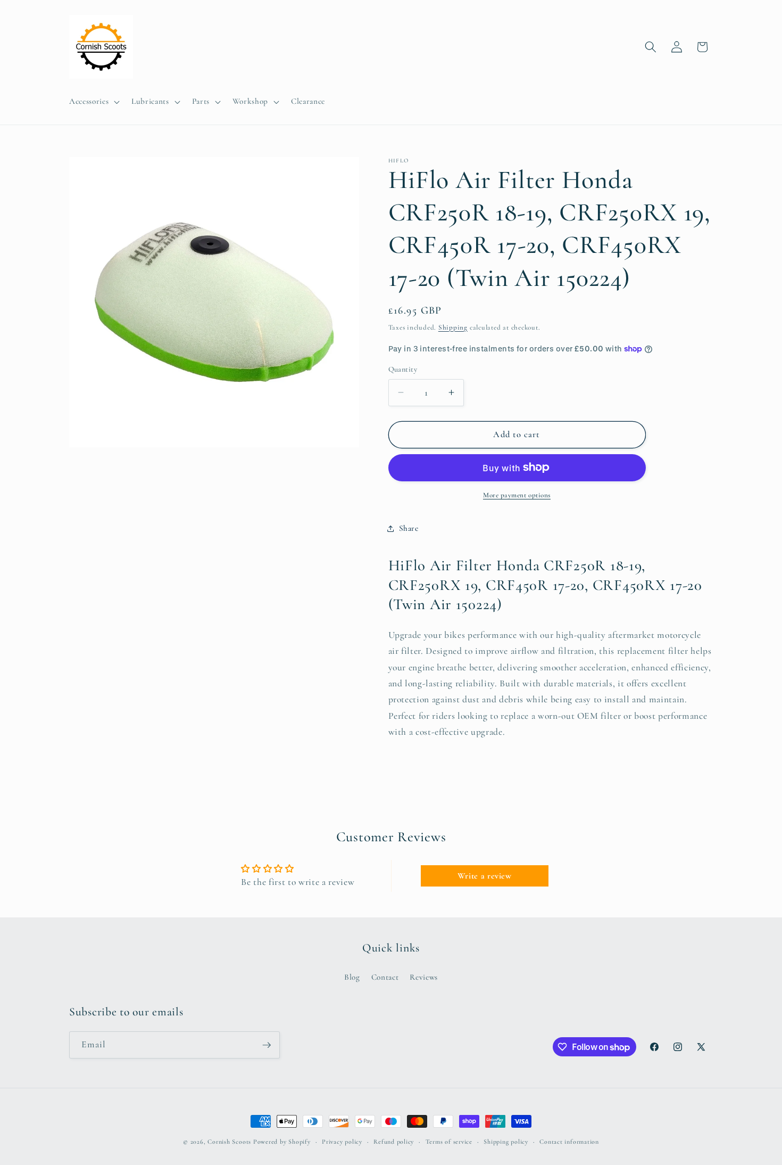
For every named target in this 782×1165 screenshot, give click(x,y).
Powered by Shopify (282, 1141)
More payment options (517, 495)
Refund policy (393, 1141)
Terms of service (449, 1141)
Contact (385, 977)
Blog (352, 977)
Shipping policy (506, 1141)
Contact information (569, 1141)
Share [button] (409, 528)
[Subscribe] (266, 1045)
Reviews (424, 977)
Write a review (484, 876)
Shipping (453, 327)
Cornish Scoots (229, 1141)
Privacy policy (342, 1141)
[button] (93, 101)
